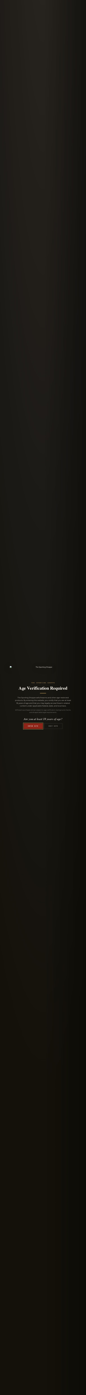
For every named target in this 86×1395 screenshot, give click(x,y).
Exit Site (53, 726)
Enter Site (33, 726)
